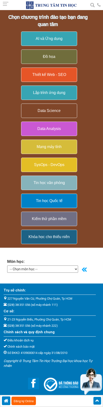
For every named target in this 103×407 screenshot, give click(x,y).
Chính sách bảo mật (21, 346)
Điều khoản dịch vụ (20, 340)
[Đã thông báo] (59, 383)
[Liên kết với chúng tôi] (31, 383)
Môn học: (16, 261)
